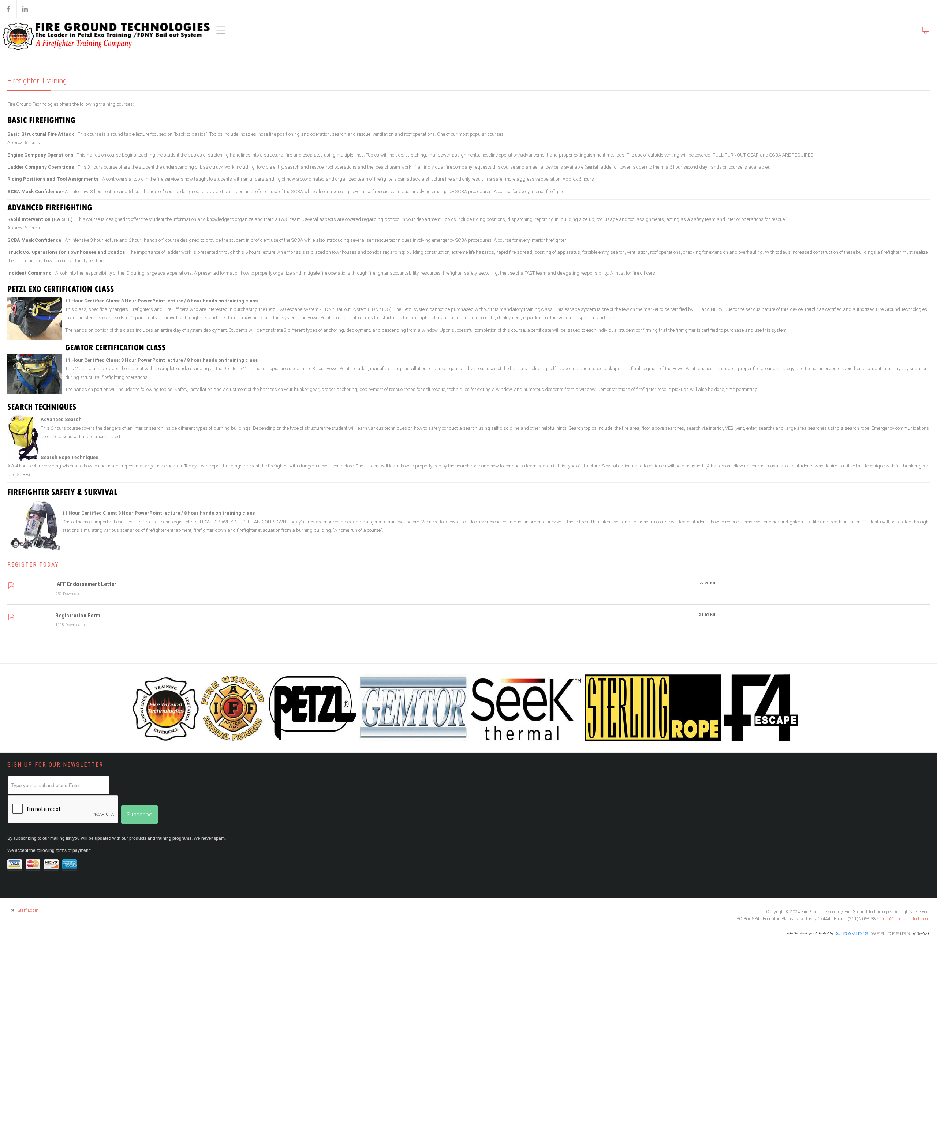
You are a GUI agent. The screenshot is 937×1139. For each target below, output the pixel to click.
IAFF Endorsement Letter (85, 607)
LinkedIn (25, 9)
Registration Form (77, 639)
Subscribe (139, 838)
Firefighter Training (39, 81)
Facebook (8, 9)
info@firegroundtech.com (906, 942)
